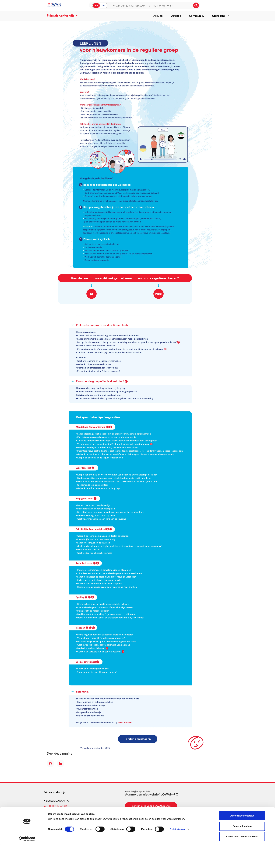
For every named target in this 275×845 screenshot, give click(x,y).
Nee (158, 293)
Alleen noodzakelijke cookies (242, 836)
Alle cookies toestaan (242, 815)
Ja (91, 293)
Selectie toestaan (242, 826)
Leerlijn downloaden (137, 739)
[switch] (100, 829)
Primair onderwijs (60, 15)
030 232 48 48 (58, 806)
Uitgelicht (218, 16)
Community (196, 16)
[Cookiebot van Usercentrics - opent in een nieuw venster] (27, 838)
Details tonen (177, 829)
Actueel (158, 16)
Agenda (176, 16)
